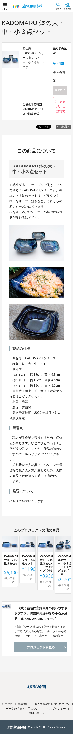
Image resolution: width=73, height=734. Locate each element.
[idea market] (27, 6)
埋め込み (65, 126)
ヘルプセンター (56, 708)
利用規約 (7, 703)
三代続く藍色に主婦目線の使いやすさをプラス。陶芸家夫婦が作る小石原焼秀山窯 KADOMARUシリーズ (40, 613)
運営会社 (23, 703)
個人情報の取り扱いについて (52, 703)
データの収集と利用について (23, 708)
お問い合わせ (36, 713)
